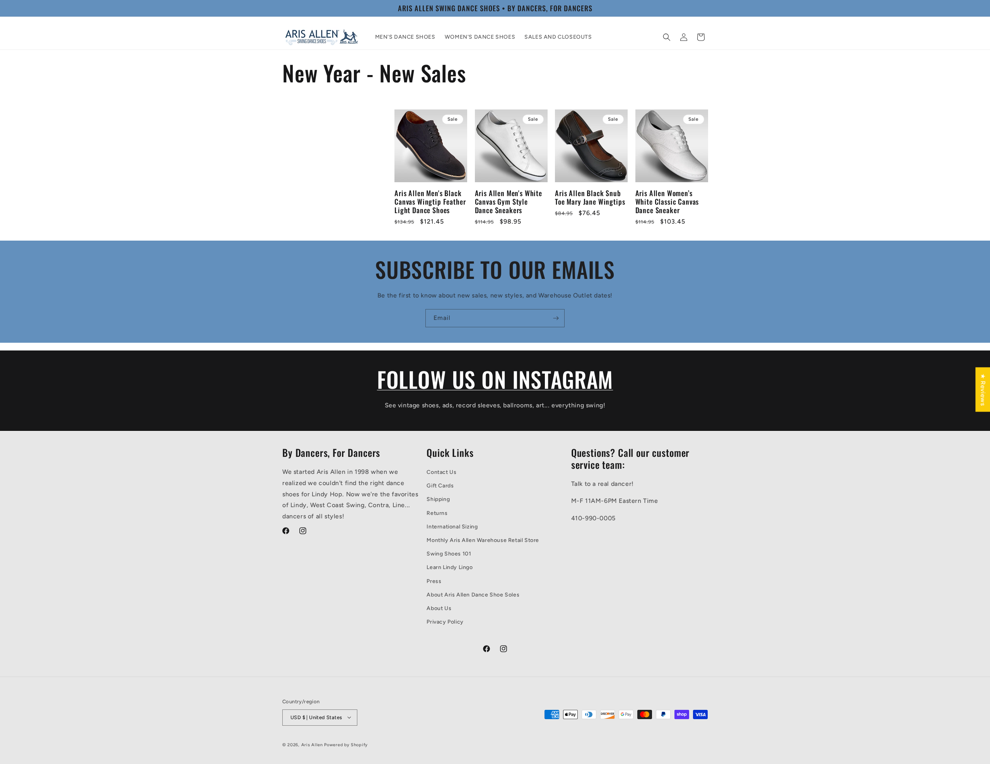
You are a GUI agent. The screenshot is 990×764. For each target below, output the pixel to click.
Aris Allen (312, 744)
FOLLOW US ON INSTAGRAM (495, 379)
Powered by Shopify (346, 744)
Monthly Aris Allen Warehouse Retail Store (483, 540)
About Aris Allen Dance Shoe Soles (473, 594)
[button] (666, 37)
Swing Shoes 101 (449, 553)
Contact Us (441, 472)
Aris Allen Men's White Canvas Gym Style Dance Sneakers (508, 201)
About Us (439, 608)
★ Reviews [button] (983, 389)
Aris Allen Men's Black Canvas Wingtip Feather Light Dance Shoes (430, 201)
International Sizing (452, 526)
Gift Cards (440, 485)
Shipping (438, 499)
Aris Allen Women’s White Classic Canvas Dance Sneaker (667, 201)
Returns (437, 512)
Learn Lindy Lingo (450, 567)
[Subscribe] (555, 318)
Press (434, 581)
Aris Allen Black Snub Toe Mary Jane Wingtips (590, 197)
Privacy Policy (445, 622)
